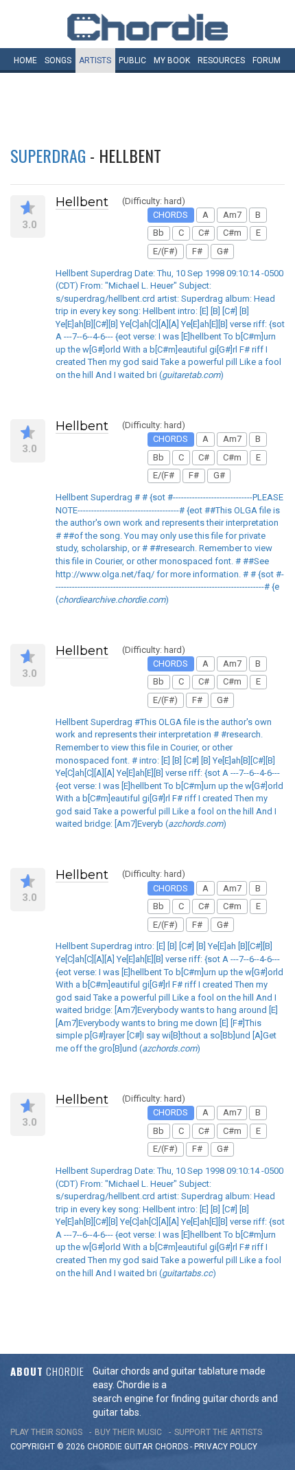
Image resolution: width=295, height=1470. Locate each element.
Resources (221, 60)
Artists (95, 60)
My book (172, 60)
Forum (266, 60)
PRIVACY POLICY (225, 1446)
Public (132, 60)
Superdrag (48, 155)
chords (171, 1446)
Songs (58, 60)
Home (25, 60)
